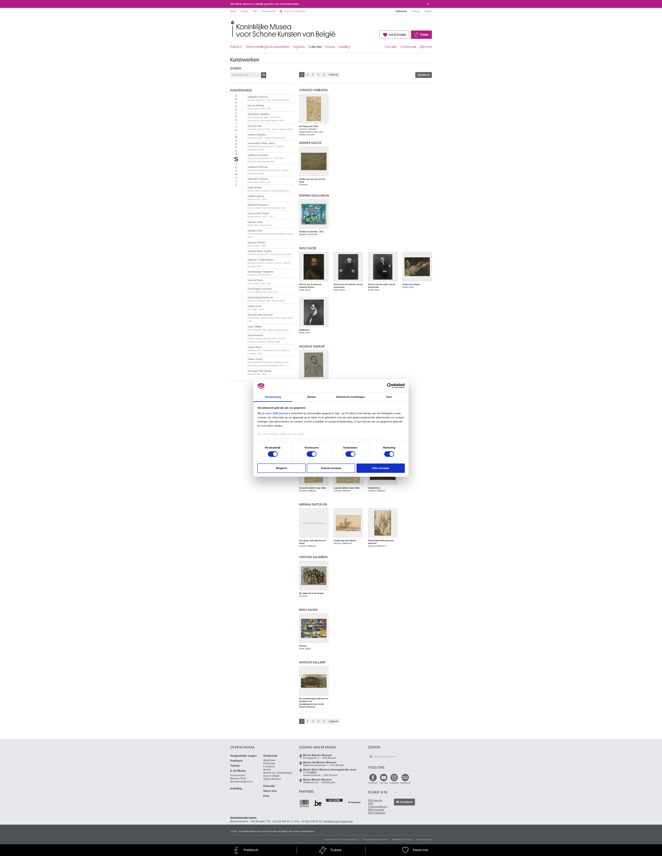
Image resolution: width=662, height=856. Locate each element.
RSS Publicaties (376, 812)
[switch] (312, 454)
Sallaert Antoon (256, 198)
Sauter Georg (268, 362)
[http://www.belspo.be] (304, 803)
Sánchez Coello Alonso (268, 263)
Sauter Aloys (268, 350)
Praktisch (236, 47)
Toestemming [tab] (273, 396)
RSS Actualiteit (376, 809)
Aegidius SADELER (312, 346)
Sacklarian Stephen (265, 117)
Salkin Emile (268, 189)
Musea (330, 47)
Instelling (344, 47)
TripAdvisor (405, 782)
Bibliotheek (269, 760)
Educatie (391, 47)
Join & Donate (397, 34)
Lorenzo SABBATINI (313, 90)
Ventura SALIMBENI (313, 557)
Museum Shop (238, 778)
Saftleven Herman (267, 170)
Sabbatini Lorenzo (268, 98)
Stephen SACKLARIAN (314, 195)
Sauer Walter (268, 328)
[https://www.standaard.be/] (354, 802)
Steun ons (270, 791)
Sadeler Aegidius (266, 136)
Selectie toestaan (331, 468)
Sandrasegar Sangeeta (260, 273)
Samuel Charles (256, 244)
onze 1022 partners (277, 413)
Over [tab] (389, 396)
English (428, 11)
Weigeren (281, 468)
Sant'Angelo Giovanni (262, 290)
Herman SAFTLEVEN (313, 504)
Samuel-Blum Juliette (269, 253)
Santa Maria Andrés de (266, 299)
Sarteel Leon (255, 308)
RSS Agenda (375, 800)
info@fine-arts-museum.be (338, 821)
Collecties (315, 47)
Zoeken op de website (281, 11)
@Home (426, 47)
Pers (255, 11)
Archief (267, 769)
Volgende (333, 74)
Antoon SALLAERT (312, 662)
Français (415, 11)
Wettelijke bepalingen (402, 839)
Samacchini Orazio (260, 215)
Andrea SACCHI (310, 142)
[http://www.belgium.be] (318, 803)
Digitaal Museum (272, 778)
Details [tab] (311, 396)
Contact (244, 11)
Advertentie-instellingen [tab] (350, 396)
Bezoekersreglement (241, 781)
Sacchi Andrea (259, 107)
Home (233, 11)
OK (263, 75)
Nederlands (401, 11)
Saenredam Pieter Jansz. (265, 146)
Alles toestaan (380, 468)
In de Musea (238, 771)
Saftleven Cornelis (266, 158)
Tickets (424, 34)
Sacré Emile (270, 127)
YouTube (383, 782)
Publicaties (269, 763)
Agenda (299, 47)
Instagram (394, 782)
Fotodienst (269, 766)
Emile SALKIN (308, 609)
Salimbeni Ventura (259, 180)
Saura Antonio (266, 338)
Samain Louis (259, 223)
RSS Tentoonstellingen (377, 805)
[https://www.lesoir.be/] (334, 800)
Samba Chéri (270, 233)
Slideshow (424, 75)
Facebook (373, 782)
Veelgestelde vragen (243, 756)
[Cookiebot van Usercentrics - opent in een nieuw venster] (390, 385)
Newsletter (406, 802)
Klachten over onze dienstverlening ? (341, 839)
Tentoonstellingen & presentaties (267, 47)
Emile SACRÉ (307, 248)
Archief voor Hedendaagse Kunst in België (277, 774)
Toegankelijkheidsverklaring (376, 839)
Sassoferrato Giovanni (270, 318)
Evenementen (269, 11)
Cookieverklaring (424, 839)
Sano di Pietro (259, 282)
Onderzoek (408, 47)
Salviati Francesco (266, 206)
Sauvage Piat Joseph (259, 372)
